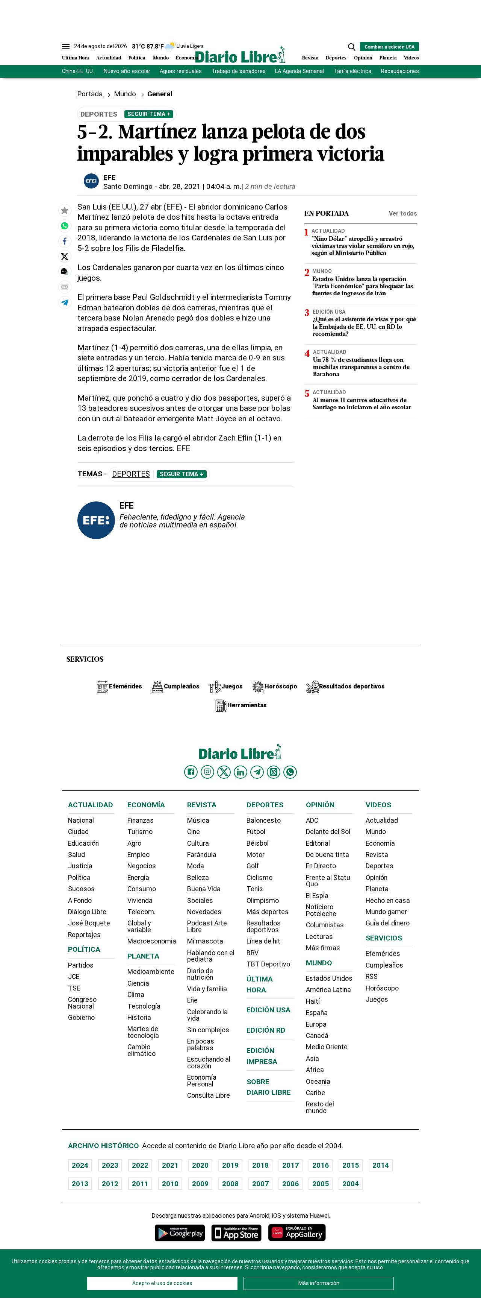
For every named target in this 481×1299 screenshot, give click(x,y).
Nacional (81, 820)
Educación (83, 843)
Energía (138, 877)
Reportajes (84, 935)
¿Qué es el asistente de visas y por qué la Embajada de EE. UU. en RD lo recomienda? (364, 327)
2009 (200, 1183)
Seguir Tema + (148, 114)
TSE (74, 988)
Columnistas (325, 925)
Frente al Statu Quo (328, 881)
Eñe (192, 1000)
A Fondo (80, 900)
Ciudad (78, 832)
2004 (350, 1183)
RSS (372, 976)
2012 (110, 1183)
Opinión (363, 58)
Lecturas (319, 936)
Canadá (317, 1035)
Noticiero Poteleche (321, 910)
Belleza (198, 877)
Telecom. (141, 912)
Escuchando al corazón (208, 1063)
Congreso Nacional (82, 1003)
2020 (200, 1165)
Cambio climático (141, 1050)
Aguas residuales (181, 71)
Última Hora (75, 58)
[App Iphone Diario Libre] (236, 1232)
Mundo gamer (386, 912)
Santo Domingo (128, 186)
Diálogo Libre (87, 912)
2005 (320, 1183)
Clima (135, 994)
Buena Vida (204, 889)
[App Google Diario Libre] (180, 1232)
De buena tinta (327, 854)
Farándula (201, 854)
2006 (290, 1183)
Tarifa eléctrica (352, 71)
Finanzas (140, 820)
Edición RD (266, 1030)
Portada (90, 94)
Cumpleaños (384, 965)
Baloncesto (264, 820)
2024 (80, 1165)
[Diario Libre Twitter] (224, 772)
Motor (256, 854)
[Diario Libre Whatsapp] (290, 772)
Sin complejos (208, 1030)
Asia (312, 1058)
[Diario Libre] (240, 54)
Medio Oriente (327, 1047)
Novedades (204, 912)
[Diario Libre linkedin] (240, 772)
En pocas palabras (200, 1045)
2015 (350, 1165)
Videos (411, 58)
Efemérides (383, 953)
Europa (316, 1024)
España (317, 1012)
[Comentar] (64, 272)
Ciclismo (259, 877)
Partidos (81, 965)
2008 (230, 1183)
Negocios (141, 866)
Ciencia (138, 983)
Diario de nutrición (200, 974)
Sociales (200, 900)
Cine (193, 832)
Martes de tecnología (143, 1032)
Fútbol (256, 832)
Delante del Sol (328, 832)
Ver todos (403, 213)
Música (198, 820)
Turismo (140, 832)
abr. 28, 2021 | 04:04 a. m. (200, 186)
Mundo (161, 58)
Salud (76, 854)
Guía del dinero (388, 923)
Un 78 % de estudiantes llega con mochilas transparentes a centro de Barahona (361, 367)
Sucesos (81, 889)
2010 (170, 1183)
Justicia (80, 866)
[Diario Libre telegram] (257, 772)
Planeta (388, 58)
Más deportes (268, 912)
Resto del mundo (320, 1107)
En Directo (321, 866)
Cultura (198, 843)
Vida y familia (207, 989)
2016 (320, 1165)
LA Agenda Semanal (299, 71)
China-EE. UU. (78, 71)
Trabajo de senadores (239, 71)
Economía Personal (201, 1081)
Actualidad (108, 58)
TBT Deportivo (268, 964)
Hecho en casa (388, 900)
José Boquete (89, 923)
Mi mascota (205, 941)
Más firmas (323, 948)
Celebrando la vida (207, 1015)
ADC (312, 820)
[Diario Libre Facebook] (191, 772)
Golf (253, 866)
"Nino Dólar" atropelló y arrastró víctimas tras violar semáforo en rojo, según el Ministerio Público (363, 246)
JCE (73, 976)
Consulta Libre (208, 1095)
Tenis (255, 889)
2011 (140, 1183)
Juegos (377, 999)
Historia (139, 1017)
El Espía (317, 895)
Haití (313, 1001)
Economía (187, 58)
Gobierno (81, 1017)
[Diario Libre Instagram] (207, 772)
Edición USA (329, 312)
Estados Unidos (329, 978)
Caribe (315, 1093)
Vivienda (140, 900)
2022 (140, 1165)
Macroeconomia (151, 941)
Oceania (318, 1081)
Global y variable (139, 926)
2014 (380, 1165)
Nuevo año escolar (127, 71)
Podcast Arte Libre (207, 926)
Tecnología (143, 1006)
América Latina (328, 990)
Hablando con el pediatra (210, 956)
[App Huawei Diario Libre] (297, 1232)
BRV (253, 953)
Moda (195, 866)
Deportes (336, 58)
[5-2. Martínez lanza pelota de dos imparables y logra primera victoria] (64, 226)
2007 (260, 1183)
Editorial (318, 843)
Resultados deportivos (264, 926)
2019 (230, 1165)
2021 (170, 1165)
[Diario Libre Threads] (273, 772)
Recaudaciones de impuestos (418, 71)
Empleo (138, 854)
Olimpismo (263, 900)
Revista (310, 58)
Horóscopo (382, 988)
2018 (260, 1165)
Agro (134, 843)
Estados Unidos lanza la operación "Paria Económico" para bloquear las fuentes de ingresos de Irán (362, 287)
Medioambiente (150, 971)
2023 (110, 1165)
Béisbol (258, 843)
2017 (290, 1165)
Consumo (141, 889)
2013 (80, 1183)
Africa (315, 1070)
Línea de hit (263, 941)
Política (137, 58)
